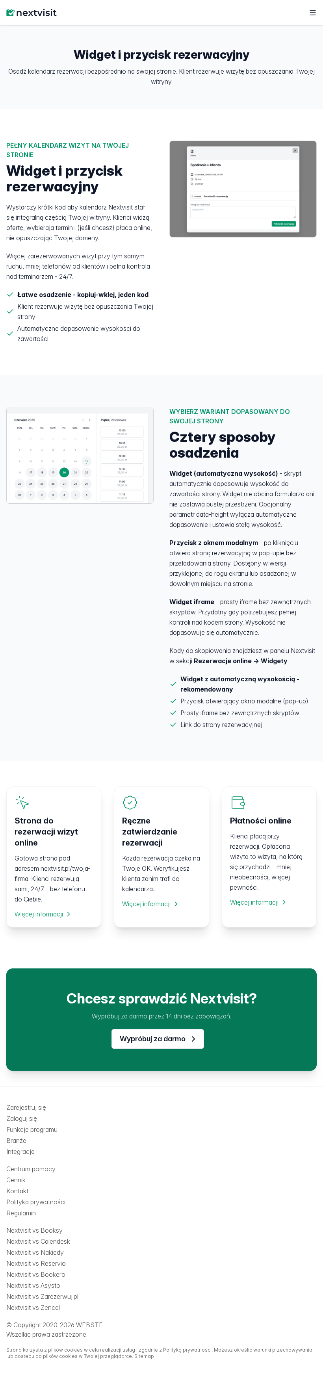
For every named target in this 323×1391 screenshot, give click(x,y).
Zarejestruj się (26, 1107)
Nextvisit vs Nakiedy (35, 1252)
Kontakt (17, 1191)
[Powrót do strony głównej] (31, 12)
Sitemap (144, 1356)
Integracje (20, 1151)
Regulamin (21, 1213)
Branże (16, 1140)
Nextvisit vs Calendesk (38, 1241)
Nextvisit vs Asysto (33, 1285)
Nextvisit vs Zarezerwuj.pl (42, 1296)
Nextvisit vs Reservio (36, 1263)
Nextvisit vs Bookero (35, 1274)
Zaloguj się (21, 1118)
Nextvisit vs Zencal (33, 1307)
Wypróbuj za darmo (153, 1039)
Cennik (16, 1180)
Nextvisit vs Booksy (34, 1230)
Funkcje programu (32, 1129)
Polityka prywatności (35, 1202)
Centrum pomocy (31, 1169)
